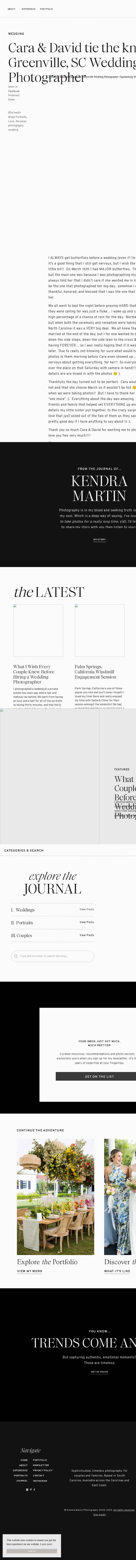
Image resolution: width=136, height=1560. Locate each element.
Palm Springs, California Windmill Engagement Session (95, 672)
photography (15, 125)
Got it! (31, 1551)
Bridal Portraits (17, 117)
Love (11, 121)
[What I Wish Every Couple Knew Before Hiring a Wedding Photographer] (50, 776)
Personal (21, 121)
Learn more (46, 1544)
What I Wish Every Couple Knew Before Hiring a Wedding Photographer (33, 674)
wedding (16, 34)
